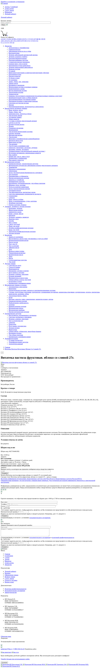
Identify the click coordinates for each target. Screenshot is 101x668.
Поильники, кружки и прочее (19, 271)
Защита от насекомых (16, 237)
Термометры (13, 167)
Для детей (12, 262)
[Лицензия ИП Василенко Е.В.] (12, 664)
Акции (7, 559)
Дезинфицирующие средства (18, 342)
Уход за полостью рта (16, 321)
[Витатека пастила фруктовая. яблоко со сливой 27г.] (19, 362)
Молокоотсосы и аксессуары (18, 278)
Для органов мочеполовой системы (21, 131)
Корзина (7, 573)
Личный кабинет (10, 571)
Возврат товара (10, 577)
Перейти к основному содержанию (12, 1)
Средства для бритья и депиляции (20, 317)
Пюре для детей (14, 226)
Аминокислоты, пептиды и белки (20, 114)
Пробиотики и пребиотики (18, 158)
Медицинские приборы (17, 310)
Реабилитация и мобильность (19, 303)
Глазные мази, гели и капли (18, 64)
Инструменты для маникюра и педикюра (22, 315)
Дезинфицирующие (11, 338)
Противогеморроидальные (18, 58)
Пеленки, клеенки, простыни (18, 274)
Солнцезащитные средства (18, 260)
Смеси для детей (14, 224)
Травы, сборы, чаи (15, 112)
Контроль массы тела (16, 140)
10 (13, 42)
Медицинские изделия (12, 162)
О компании (9, 556)
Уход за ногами (14, 246)
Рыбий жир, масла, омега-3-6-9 (19, 156)
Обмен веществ (14, 119)
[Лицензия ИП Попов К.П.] (10, 666)
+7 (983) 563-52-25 (18, 649)
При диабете (13, 155)
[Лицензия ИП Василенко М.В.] (34, 664)
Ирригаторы (13, 329)
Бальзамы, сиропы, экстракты (19, 149)
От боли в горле (14, 78)
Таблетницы (13, 171)
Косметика (8, 235)
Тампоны (12, 322)
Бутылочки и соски (15, 281)
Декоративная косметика (17, 253)
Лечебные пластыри (15, 203)
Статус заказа (9, 10)
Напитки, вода (14, 219)
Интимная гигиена (15, 333)
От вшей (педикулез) (16, 340)
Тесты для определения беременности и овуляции (25, 172)
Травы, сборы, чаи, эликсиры (18, 81)
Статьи (7, 557)
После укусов (13, 242)
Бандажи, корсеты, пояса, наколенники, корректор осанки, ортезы (31, 299)
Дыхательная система (16, 92)
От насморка (13, 80)
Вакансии (8, 561)
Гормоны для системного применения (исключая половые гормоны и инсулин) (35, 96)
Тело (10, 249)
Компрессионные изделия (17, 306)
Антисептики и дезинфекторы (19, 48)
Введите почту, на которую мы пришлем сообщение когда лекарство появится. (27, 469)
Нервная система (14, 69)
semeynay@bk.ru (6, 649)
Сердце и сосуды (14, 123)
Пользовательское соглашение (15, 590)
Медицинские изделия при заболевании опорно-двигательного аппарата (33, 165)
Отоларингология (15, 190)
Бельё (10, 297)
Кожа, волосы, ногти (16, 110)
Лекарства (8, 46)
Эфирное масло (14, 247)
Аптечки (12, 305)
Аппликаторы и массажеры (18, 287)
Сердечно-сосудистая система (19, 103)
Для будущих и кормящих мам (19, 146)
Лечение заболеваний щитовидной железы (23, 55)
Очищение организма (16, 128)
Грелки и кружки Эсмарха (17, 205)
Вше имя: (4, 502)
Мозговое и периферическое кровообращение (24, 139)
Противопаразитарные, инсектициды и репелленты (26, 106)
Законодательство (11, 592)
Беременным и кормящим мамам (20, 283)
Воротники (12, 288)
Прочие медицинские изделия (19, 178)
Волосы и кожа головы (16, 251)
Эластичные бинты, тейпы (18, 296)
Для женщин (13, 144)
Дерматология (13, 94)
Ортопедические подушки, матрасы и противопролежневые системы (32, 290)
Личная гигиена (14, 328)
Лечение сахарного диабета (18, 56)
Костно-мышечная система (18, 90)
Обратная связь (6, 636)
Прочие (11, 105)
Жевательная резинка (16, 210)
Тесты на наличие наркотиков (19, 187)
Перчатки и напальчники (17, 169)
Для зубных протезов (16, 335)
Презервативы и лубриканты (18, 176)
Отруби (11, 221)
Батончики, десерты (15, 208)
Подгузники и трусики (16, 272)
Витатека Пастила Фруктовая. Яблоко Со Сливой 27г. (23, 349)
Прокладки (12, 324)
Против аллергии (14, 76)
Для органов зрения (15, 115)
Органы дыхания (14, 133)
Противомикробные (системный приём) (22, 99)
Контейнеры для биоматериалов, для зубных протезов (27, 183)
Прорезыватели (14, 269)
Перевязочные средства (17, 181)
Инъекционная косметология (18, 240)
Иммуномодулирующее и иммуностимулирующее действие (29, 73)
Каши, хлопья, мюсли (16, 214)
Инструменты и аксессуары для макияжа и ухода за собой (28, 238)
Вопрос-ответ (9, 582)
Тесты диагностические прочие (19, 189)
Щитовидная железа (15, 135)
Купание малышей (15, 276)
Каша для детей (14, 230)
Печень (11, 126)
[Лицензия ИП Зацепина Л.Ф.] (56, 664)
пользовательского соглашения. (40, 518)
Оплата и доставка (11, 580)
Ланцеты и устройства (16, 180)
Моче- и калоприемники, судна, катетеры (23, 201)
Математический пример (9, 512)
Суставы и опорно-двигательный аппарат (23, 121)
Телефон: (4, 504)
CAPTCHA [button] (6, 508)
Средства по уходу (15, 265)
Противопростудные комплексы (19, 65)
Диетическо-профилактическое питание (22, 231)
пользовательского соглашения (39, 537)
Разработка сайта (30, 649)
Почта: (3, 506)
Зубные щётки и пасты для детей (20, 280)
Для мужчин (13, 137)
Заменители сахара (15, 212)
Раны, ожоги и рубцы (16, 199)
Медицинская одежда (16, 308)
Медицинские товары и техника (16, 285)
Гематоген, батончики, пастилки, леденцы (23, 147)
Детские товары (10, 263)
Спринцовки (13, 196)
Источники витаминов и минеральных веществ (25, 153)
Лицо (10, 256)
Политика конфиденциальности (15, 589)
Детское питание (14, 233)
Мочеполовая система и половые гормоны (23, 87)
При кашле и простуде (16, 160)
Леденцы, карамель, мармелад (19, 217)
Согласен (4, 662)
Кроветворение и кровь (17, 89)
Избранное (8, 12)
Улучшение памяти (15, 117)
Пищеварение (13, 130)
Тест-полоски (13, 174)
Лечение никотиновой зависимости (21, 67)
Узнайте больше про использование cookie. (15, 659)
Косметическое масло (16, 255)
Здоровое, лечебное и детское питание (18, 206)
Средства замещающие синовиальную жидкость (25, 194)
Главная (7, 347)
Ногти (11, 258)
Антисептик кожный (16, 344)
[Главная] (4, 3)
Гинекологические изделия (18, 301)
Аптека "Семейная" (11, 7)
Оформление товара (11, 575)
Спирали (12, 197)
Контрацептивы (14, 53)
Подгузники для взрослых (17, 326)
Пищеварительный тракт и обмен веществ (23, 98)
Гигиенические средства (13, 313)
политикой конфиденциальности (63, 537)
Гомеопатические (14, 49)
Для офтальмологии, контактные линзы (22, 192)
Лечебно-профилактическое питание (21, 228)
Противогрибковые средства (18, 60)
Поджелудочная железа (16, 124)
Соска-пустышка (14, 267)
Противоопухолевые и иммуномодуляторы (23, 101)
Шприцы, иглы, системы (17, 185)
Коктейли (12, 215)
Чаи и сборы (13, 222)
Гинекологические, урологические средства (23, 164)
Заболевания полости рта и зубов (20, 51)
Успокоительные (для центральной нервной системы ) (27, 151)
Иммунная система (15, 142)
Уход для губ (13, 244)
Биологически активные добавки (16, 108)
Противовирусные (15, 74)
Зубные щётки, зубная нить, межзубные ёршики (25, 331)
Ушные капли (13, 83)
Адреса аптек (9, 8)
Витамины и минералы (16, 85)
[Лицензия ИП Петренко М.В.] (78, 664)
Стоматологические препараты (19, 62)
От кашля (12, 71)
